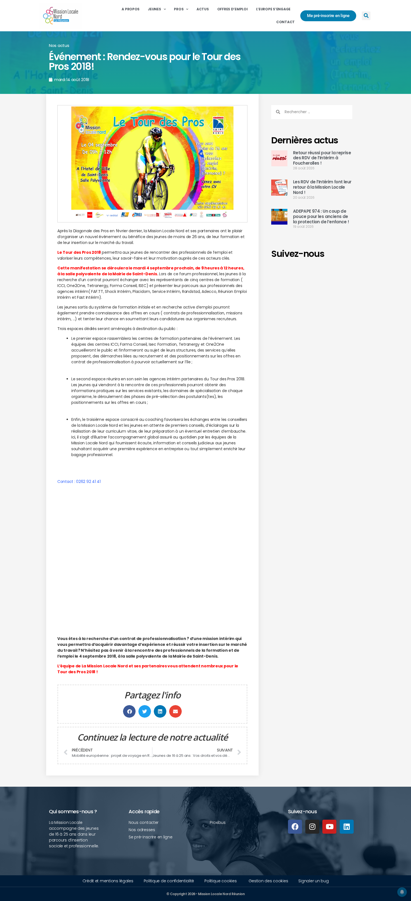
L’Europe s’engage (273, 9)
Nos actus (59, 45)
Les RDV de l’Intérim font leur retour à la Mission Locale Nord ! (322, 187)
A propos (131, 9)
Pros (178, 9)
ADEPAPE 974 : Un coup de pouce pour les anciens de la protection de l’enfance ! (321, 216)
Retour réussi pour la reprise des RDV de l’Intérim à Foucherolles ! (322, 158)
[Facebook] (295, 827)
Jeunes (154, 9)
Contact (285, 22)
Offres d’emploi (232, 9)
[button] (366, 15)
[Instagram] (312, 827)
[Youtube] (329, 827)
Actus (203, 9)
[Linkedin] (347, 827)
